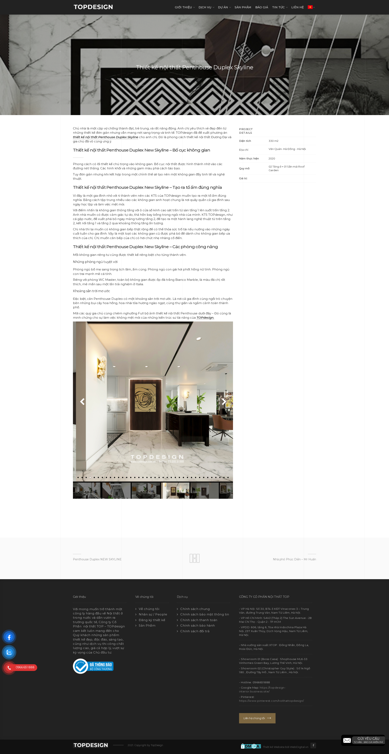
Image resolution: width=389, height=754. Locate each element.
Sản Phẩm (147, 625)
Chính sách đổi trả (194, 631)
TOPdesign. (205, 317)
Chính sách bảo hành (197, 625)
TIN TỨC (278, 7)
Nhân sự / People (153, 614)
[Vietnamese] (310, 7)
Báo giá (261, 7)
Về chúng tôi (149, 609)
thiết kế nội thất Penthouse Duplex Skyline (105, 137)
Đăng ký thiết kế (152, 620)
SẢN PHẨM (243, 7)
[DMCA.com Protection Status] (252, 746)
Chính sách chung (195, 609)
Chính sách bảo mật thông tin (204, 614)
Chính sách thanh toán (198, 620)
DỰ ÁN (223, 7)
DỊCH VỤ (205, 7)
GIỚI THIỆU (183, 7)
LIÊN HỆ (297, 7)
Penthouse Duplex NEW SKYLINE (97, 559)
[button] (363, 740)
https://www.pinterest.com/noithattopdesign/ (271, 700)
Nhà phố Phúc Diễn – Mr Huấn (294, 559)
